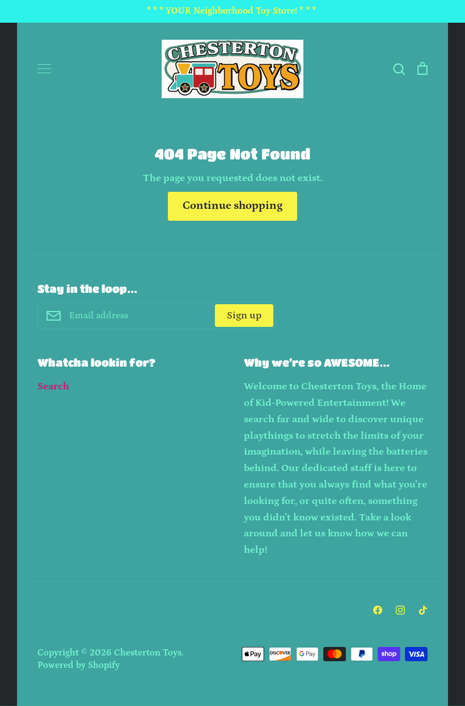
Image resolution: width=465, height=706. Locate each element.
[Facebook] (377, 610)
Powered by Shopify (78, 665)
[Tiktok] (423, 610)
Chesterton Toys (147, 653)
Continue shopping (232, 205)
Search (53, 386)
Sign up (244, 315)
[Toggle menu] (44, 69)
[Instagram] (400, 610)
